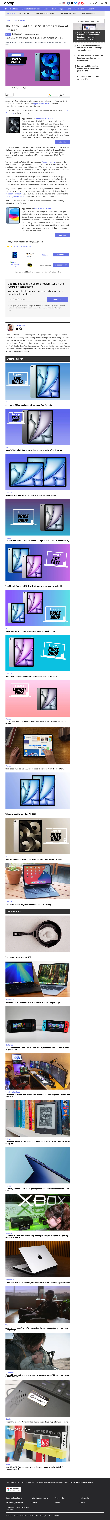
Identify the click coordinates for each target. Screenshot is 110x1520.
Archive (57, 1503)
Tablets (8, 20)
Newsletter (66, 95)
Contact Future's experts (39, 1498)
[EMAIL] (21, 328)
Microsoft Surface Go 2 (14, 194)
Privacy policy (60, 1498)
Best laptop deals (88, 13)
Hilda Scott (18, 34)
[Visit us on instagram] (79, 3)
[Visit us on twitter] (72, 3)
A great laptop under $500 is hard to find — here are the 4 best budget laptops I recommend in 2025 (88, 36)
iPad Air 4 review (48, 162)
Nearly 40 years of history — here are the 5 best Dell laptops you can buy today (89, 47)
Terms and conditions (14, 1498)
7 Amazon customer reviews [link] (23, 246)
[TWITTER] (17, 328)
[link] (13, 125)
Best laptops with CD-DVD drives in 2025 (88, 78)
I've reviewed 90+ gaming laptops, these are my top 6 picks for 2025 (88, 68)
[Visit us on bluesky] (75, 3)
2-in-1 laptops (24, 13)
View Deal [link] (61, 255)
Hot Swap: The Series (68, 13)
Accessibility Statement (14, 1503)
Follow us (54, 95)
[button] (103, 3)
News (8, 34)
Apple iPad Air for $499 (42, 103)
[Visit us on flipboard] (82, 3)
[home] (6, 8)
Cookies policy (84, 1498)
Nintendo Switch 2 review (45, 13)
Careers (82, 1503)
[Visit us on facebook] (68, 3)
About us (34, 1503)
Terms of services (33, 305)
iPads (15, 20)
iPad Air (22, 20)
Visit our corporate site (84, 1482)
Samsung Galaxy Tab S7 (15, 196)
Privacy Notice (12, 307)
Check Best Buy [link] (61, 265)
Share (11, 95)
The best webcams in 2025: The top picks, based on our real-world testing (90, 58)
